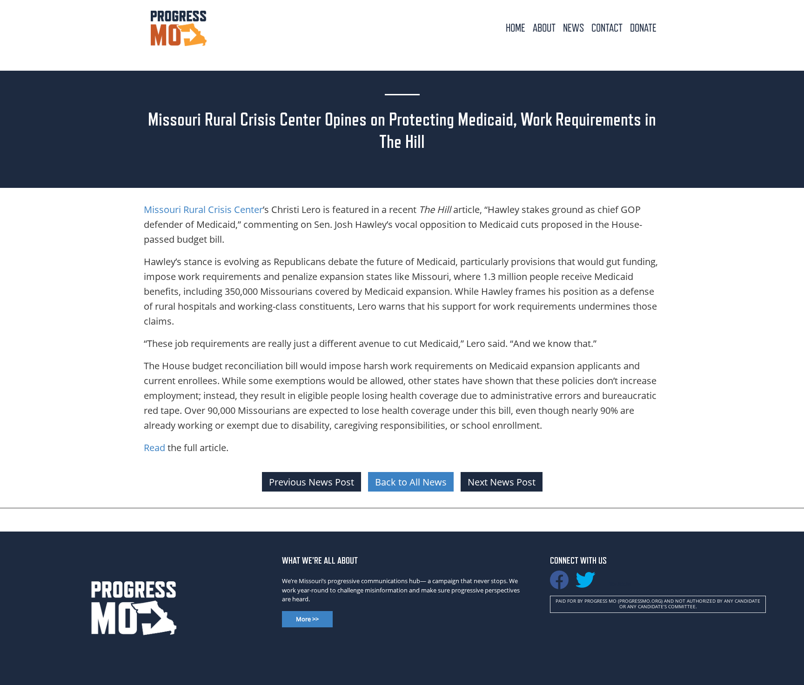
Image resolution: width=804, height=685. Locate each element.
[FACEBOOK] (559, 584)
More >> (307, 619)
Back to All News (411, 482)
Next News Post (502, 482)
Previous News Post (311, 482)
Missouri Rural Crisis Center (203, 209)
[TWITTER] (585, 584)
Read (154, 447)
